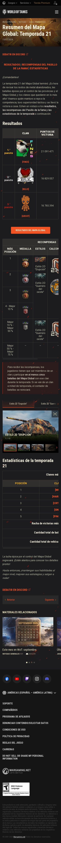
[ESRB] (16, 789)
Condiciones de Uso (14, 729)
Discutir (32, 654)
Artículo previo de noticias (10, 599)
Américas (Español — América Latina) (30, 692)
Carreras (8, 749)
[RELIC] (25, 189)
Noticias (22, 22)
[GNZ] (57, 509)
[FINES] (25, 162)
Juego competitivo (37, 22)
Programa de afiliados (16, 716)
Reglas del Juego (13, 742)
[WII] (57, 489)
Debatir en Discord (14, 54)
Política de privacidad (16, 736)
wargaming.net (17, 771)
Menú (56, 12)
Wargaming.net (19, 837)
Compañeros (10, 710)
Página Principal (9, 22)
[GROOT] (26, 216)
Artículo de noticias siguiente (50, 599)
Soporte (8, 703)
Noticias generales (11, 654)
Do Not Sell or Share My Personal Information (23, 757)
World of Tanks (15, 12)
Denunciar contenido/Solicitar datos (25, 723)
